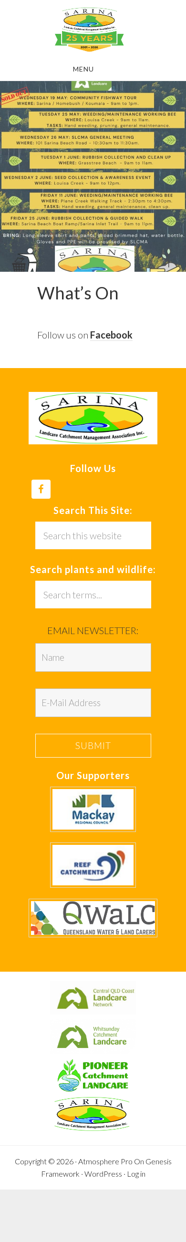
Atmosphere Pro (105, 1161)
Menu (83, 69)
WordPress (103, 1173)
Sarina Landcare (89, 29)
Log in (136, 1173)
